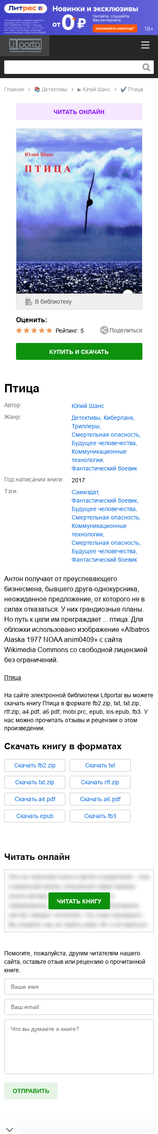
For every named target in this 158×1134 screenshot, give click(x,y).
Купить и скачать (79, 351)
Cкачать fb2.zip (35, 765)
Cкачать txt (100, 765)
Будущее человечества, (104, 551)
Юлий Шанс (96, 89)
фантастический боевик (104, 468)
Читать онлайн (79, 112)
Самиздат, (85, 492)
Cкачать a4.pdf (35, 799)
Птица (12, 677)
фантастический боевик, (105, 500)
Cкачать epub (35, 816)
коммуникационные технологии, (99, 455)
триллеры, (86, 426)
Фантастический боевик (104, 559)
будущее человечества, (104, 443)
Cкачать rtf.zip (100, 782)
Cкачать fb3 (100, 816)
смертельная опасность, (106, 434)
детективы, (87, 417)
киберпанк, (119, 417)
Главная (14, 89)
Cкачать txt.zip (34, 782)
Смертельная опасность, (106, 542)
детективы (54, 89)
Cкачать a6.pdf (100, 799)
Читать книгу (79, 901)
